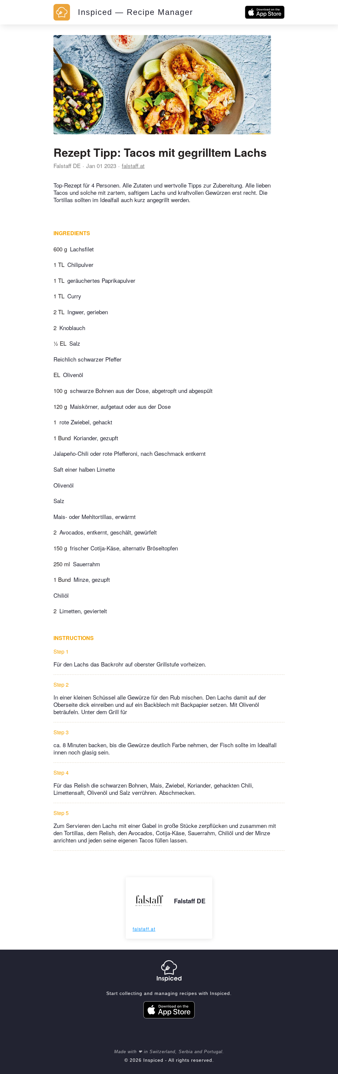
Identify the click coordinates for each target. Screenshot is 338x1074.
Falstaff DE (67, 165)
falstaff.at (133, 165)
